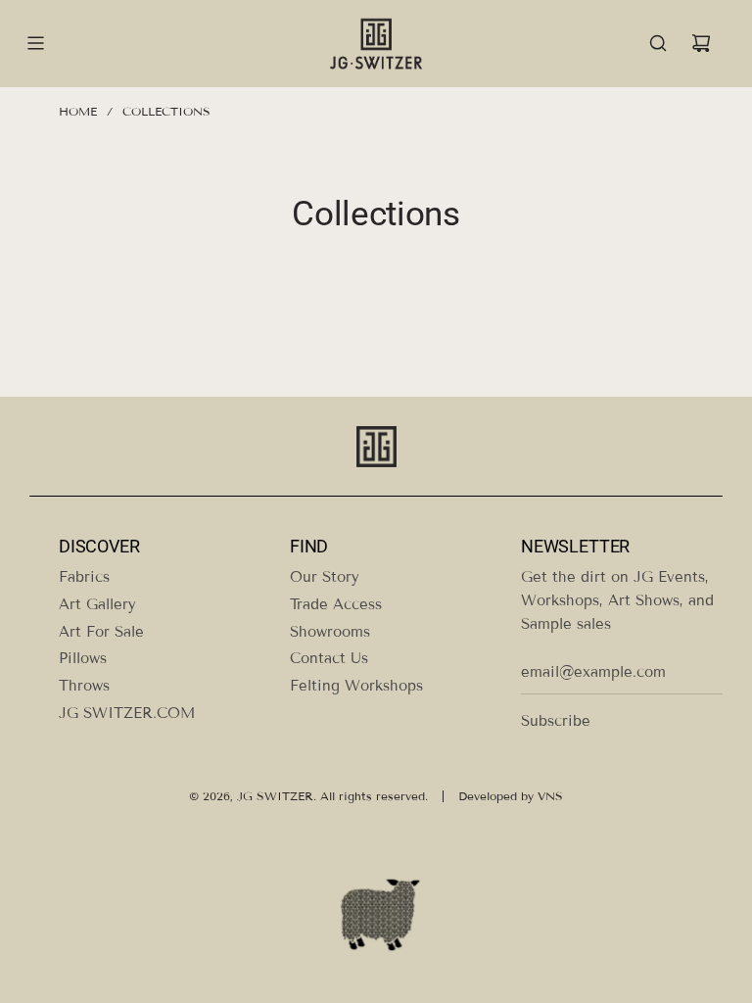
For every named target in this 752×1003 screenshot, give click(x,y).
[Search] (658, 43)
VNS (550, 795)
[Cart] (701, 43)
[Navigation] (35, 43)
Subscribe (555, 721)
